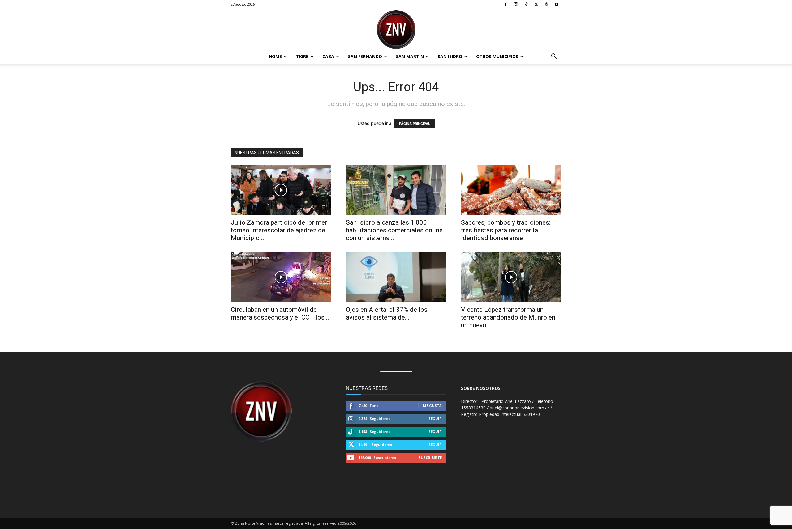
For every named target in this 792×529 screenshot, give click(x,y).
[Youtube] (556, 4)
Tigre (302, 56)
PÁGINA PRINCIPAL (414, 123)
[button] (553, 57)
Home (275, 56)
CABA (328, 56)
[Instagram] (515, 4)
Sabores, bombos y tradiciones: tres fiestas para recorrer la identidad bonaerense (505, 230)
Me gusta (432, 405)
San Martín (410, 56)
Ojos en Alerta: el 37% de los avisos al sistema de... (387, 313)
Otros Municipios (497, 56)
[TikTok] (526, 4)
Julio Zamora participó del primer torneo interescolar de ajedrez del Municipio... (279, 230)
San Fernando (365, 56)
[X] (536, 4)
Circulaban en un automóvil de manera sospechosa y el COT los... (280, 313)
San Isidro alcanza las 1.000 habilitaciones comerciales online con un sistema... (394, 230)
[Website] (546, 4)
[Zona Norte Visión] (396, 29)
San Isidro (450, 56)
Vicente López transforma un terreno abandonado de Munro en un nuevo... (508, 317)
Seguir (435, 418)
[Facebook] (505, 4)
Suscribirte (430, 457)
